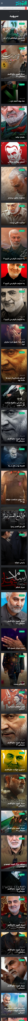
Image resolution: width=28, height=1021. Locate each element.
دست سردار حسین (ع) (16, 648)
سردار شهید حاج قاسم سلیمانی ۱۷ (16, 75)
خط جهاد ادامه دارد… (17, 101)
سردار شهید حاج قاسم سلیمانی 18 (16, 622)
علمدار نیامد (20, 137)
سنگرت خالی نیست (17, 222)
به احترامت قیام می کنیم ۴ (14, 258)
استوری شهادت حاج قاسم (15, 769)
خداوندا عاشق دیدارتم (16, 198)
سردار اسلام (20, 587)
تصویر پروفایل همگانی (16, 162)
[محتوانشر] (21, 3)
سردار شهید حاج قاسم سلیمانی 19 (16, 440)
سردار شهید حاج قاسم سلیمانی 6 (16, 987)
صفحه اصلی (15, 11)
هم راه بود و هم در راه (16, 466)
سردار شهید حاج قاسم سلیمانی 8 (16, 926)
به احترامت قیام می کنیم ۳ (14, 283)
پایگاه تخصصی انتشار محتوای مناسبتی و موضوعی (13, 8)
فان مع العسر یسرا (18, 526)
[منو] (2, 4)
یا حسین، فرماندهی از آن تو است (14, 39)
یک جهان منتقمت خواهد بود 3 (15, 500)
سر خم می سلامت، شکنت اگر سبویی (15, 404)
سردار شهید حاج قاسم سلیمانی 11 (16, 804)
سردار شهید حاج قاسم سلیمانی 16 (16, 743)
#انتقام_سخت (19, 684)
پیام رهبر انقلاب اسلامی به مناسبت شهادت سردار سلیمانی (14, 1010)
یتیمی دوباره (20, 562)
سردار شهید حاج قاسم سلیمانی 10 (16, 829)
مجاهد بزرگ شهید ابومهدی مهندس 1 (14, 865)
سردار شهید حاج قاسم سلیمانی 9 (16, 890)
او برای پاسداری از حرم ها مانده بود (15, 379)
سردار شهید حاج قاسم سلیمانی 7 (16, 951)
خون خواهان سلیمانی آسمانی (16, 707)
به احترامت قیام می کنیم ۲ (14, 319)
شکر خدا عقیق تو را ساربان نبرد (14, 343)
